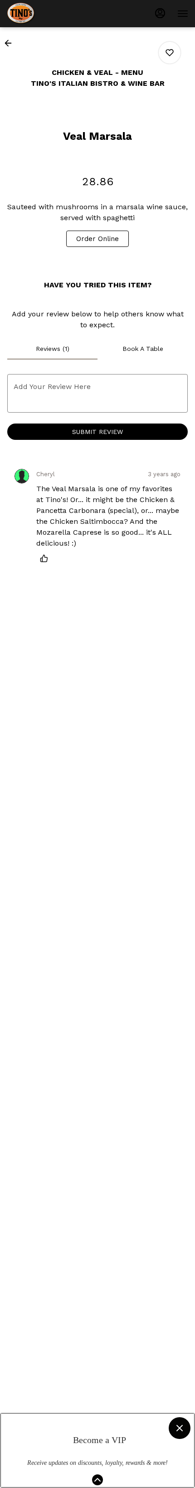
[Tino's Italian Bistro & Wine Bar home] (47, 13)
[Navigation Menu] (183, 13)
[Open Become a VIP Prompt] (97, 1479)
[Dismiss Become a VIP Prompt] (179, 1428)
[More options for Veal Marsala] (169, 53)
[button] (11, 43)
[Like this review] (46, 558)
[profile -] (160, 13)
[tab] (52, 349)
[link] (97, 239)
